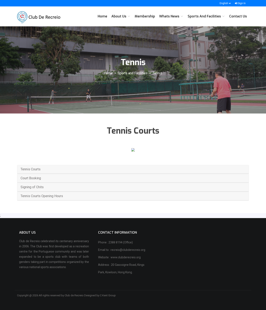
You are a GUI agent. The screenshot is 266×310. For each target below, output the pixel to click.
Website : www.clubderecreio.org (119, 257)
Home (108, 73)
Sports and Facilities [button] (205, 16)
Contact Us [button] (238, 16)
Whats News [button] (169, 16)
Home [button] (102, 16)
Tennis (157, 73)
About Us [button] (119, 16)
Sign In (241, 3)
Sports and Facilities (133, 73)
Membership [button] (145, 16)
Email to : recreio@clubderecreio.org (121, 249)
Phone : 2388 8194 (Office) (115, 242)
